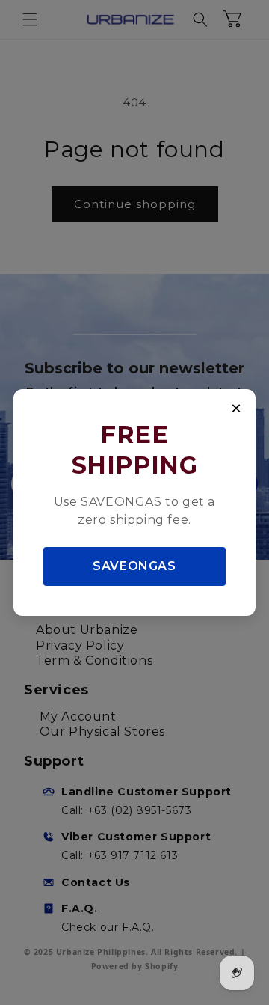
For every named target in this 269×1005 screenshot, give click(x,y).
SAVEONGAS (134, 566)
